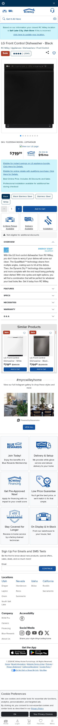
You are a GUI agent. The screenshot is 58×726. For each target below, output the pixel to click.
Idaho (34, 581)
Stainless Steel (44, 196)
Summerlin (21, 596)
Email (4, 564)
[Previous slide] (4, 98)
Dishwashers (29, 48)
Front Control (43, 48)
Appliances (16, 48)
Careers (5, 623)
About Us (6, 638)
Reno (18, 591)
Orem (4, 596)
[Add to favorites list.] (24, 333)
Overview (9, 242)
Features (9, 288)
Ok (15, 714)
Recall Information (18, 664)
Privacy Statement (14, 667)
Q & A (6, 316)
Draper (5, 586)
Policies (49, 664)
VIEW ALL (29, 427)
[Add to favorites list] (54, 54)
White (5, 202)
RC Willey (5, 48)
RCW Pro (6, 618)
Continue (47, 568)
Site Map (43, 670)
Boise (34, 586)
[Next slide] (53, 98)
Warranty (9, 309)
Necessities (10, 302)
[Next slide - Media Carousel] (50, 406)
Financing (6, 628)
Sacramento (48, 591)
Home (7, 664)
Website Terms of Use (35, 664)
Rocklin (46, 586)
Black (5, 196)
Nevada (20, 581)
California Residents (30, 667)
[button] (11, 3)
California (48, 581)
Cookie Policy (45, 667)
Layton (5, 591)
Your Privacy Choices (43, 714)
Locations (7, 577)
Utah (4, 581)
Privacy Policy (37, 708)
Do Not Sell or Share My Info (27, 670)
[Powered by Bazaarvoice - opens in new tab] (28, 420)
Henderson (21, 586)
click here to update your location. (29, 34)
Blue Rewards (8, 633)
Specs (7, 295)
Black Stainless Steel (22, 196)
